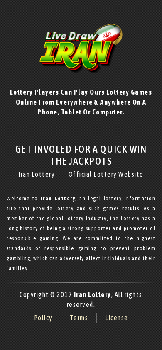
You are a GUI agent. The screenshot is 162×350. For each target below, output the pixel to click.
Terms (79, 317)
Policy (43, 317)
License (116, 317)
